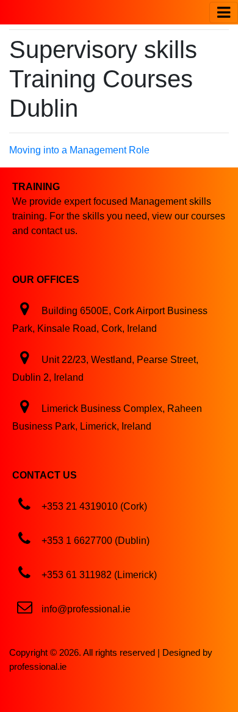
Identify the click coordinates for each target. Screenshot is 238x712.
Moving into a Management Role (79, 150)
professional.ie (38, 666)
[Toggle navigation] (223, 12)
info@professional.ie (86, 609)
